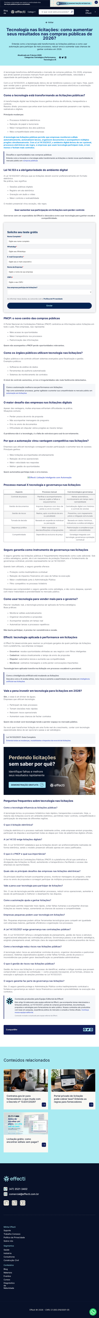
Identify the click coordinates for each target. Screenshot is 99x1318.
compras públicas (30, 161)
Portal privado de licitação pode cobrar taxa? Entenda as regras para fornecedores (70, 1099)
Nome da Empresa (15, 267)
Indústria (7, 1253)
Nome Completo (14, 236)
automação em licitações (16, 393)
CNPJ (10, 277)
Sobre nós (8, 1241)
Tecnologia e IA (50, 60)
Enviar (49, 305)
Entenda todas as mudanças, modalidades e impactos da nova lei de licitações (38, 740)
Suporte (7, 1230)
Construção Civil (11, 1260)
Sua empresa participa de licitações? (22, 287)
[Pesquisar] (72, 11)
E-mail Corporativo (15, 257)
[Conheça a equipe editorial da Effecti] (9, 1001)
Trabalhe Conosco (12, 1234)
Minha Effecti (10, 1227)
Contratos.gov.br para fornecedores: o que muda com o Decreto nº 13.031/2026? (24, 1099)
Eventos (7, 1276)
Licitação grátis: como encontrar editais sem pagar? (23, 1140)
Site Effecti (89, 11)
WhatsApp (12, 247)
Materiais (8, 1272)
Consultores (9, 1257)
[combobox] (55, 11)
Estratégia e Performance (45, 57)
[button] (60, 57)
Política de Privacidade (53, 299)
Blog (6, 1269)
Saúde (6, 1250)
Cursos (7, 1279)
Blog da (6, 11)
